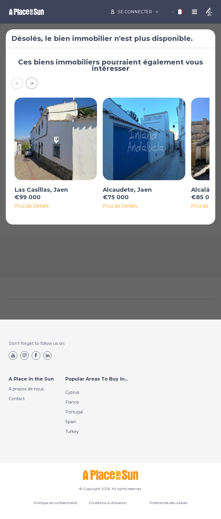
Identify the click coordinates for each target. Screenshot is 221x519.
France (72, 402)
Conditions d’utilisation (108, 503)
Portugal (74, 412)
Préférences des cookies (168, 503)
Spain (70, 421)
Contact (17, 398)
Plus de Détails (31, 206)
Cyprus (72, 392)
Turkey (72, 431)
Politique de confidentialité (55, 503)
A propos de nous (26, 388)
